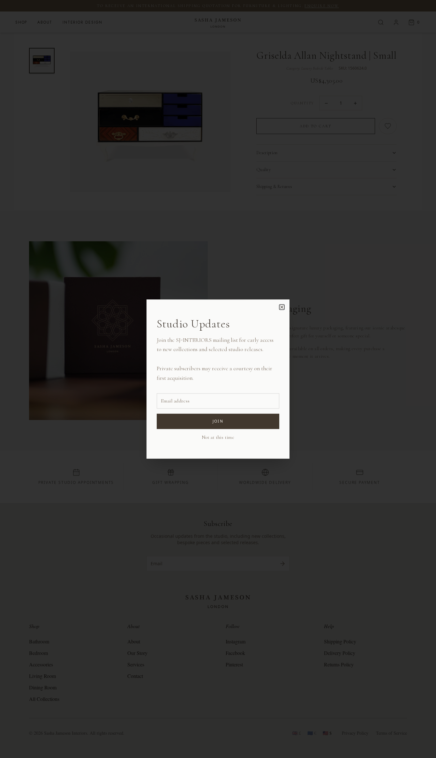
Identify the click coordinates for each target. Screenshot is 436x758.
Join (218, 421)
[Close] (281, 307)
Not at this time (218, 437)
